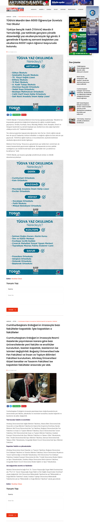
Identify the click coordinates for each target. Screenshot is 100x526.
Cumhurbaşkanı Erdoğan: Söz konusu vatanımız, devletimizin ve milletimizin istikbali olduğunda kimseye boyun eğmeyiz (84, 93)
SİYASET (56, 9)
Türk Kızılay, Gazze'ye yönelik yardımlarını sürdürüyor (84, 121)
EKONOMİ (63, 9)
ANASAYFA (33, 9)
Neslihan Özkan (17, 279)
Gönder (11, 310)
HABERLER (8, 16)
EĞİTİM (14, 16)
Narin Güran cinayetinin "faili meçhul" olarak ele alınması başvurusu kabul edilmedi (83, 80)
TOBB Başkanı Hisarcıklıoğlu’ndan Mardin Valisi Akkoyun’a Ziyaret (83, 69)
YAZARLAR (80, 9)
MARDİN (41, 9)
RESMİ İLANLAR (71, 9)
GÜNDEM (49, 9)
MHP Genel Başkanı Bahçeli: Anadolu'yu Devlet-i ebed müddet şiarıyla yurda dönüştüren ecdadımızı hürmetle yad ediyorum (84, 108)
